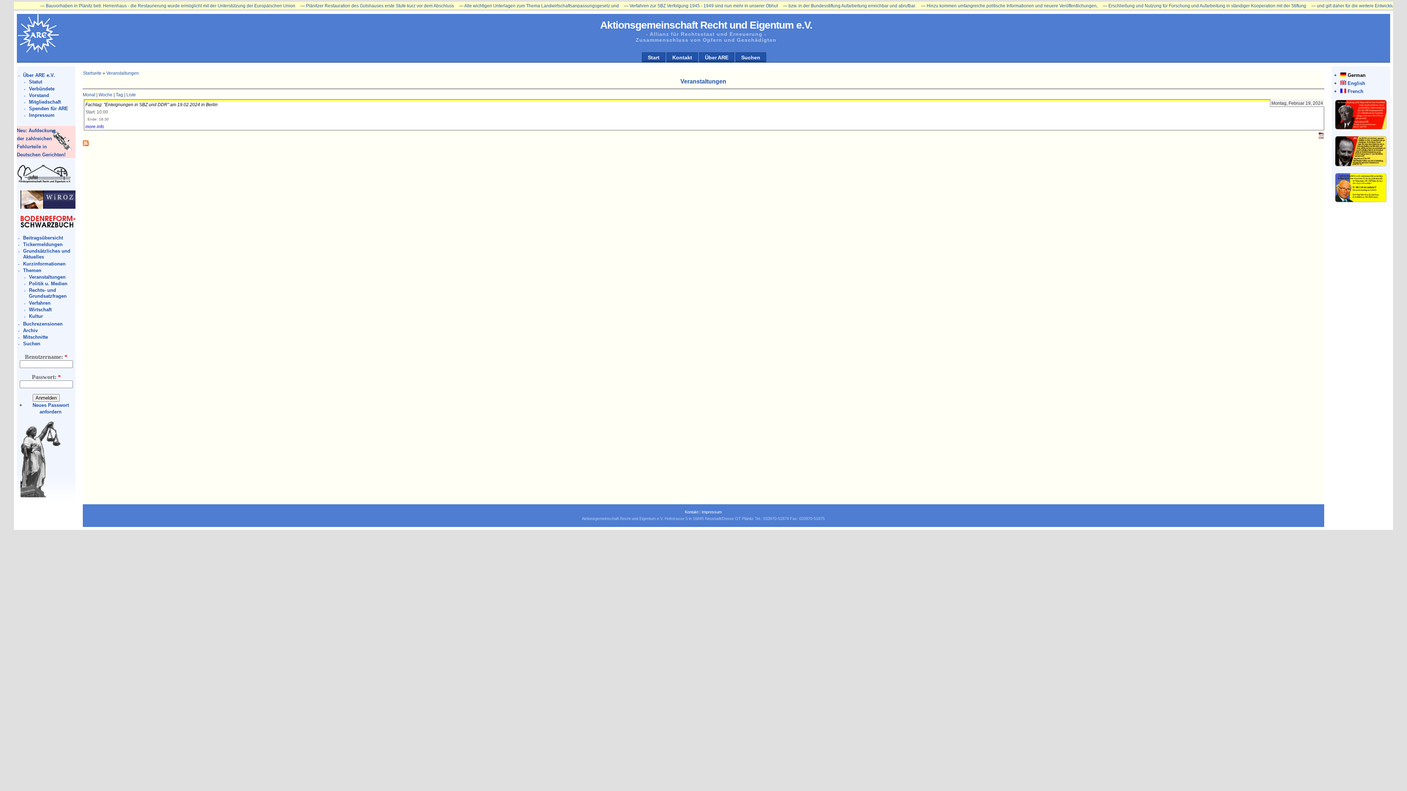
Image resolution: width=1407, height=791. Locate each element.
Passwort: (46, 377)
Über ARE (716, 57)
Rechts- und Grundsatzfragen (48, 293)
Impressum (42, 115)
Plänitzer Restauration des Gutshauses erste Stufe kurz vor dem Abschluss (341, 5)
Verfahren (40, 303)
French (1355, 91)
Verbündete (42, 89)
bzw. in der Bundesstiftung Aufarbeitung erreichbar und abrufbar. (813, 5)
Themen (32, 270)
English (1356, 83)
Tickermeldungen (43, 244)
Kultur (36, 316)
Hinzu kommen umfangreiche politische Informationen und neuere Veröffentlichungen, (973, 5)
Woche (105, 94)
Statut (35, 82)
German (1357, 75)
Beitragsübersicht (43, 238)
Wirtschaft (40, 309)
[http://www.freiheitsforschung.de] (44, 182)
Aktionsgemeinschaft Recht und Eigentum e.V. (706, 25)
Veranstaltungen (47, 277)
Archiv (30, 330)
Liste (131, 94)
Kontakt (682, 57)
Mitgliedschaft (45, 102)
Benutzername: (46, 357)
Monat (89, 94)
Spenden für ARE (48, 108)
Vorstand (39, 95)
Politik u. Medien (48, 283)
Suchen (750, 57)
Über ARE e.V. (39, 75)
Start (654, 57)
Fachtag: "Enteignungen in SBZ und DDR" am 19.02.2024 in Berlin (151, 104)
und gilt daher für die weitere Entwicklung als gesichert (1332, 5)
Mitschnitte (35, 337)
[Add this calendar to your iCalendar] (1321, 137)
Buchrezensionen (43, 324)
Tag (119, 94)
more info (94, 126)
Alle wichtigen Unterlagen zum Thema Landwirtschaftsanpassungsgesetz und (502, 5)
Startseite (92, 73)
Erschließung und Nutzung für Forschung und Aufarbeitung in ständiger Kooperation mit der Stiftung (1168, 5)
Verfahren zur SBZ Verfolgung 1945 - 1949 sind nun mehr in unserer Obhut (665, 5)
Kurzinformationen (44, 264)
